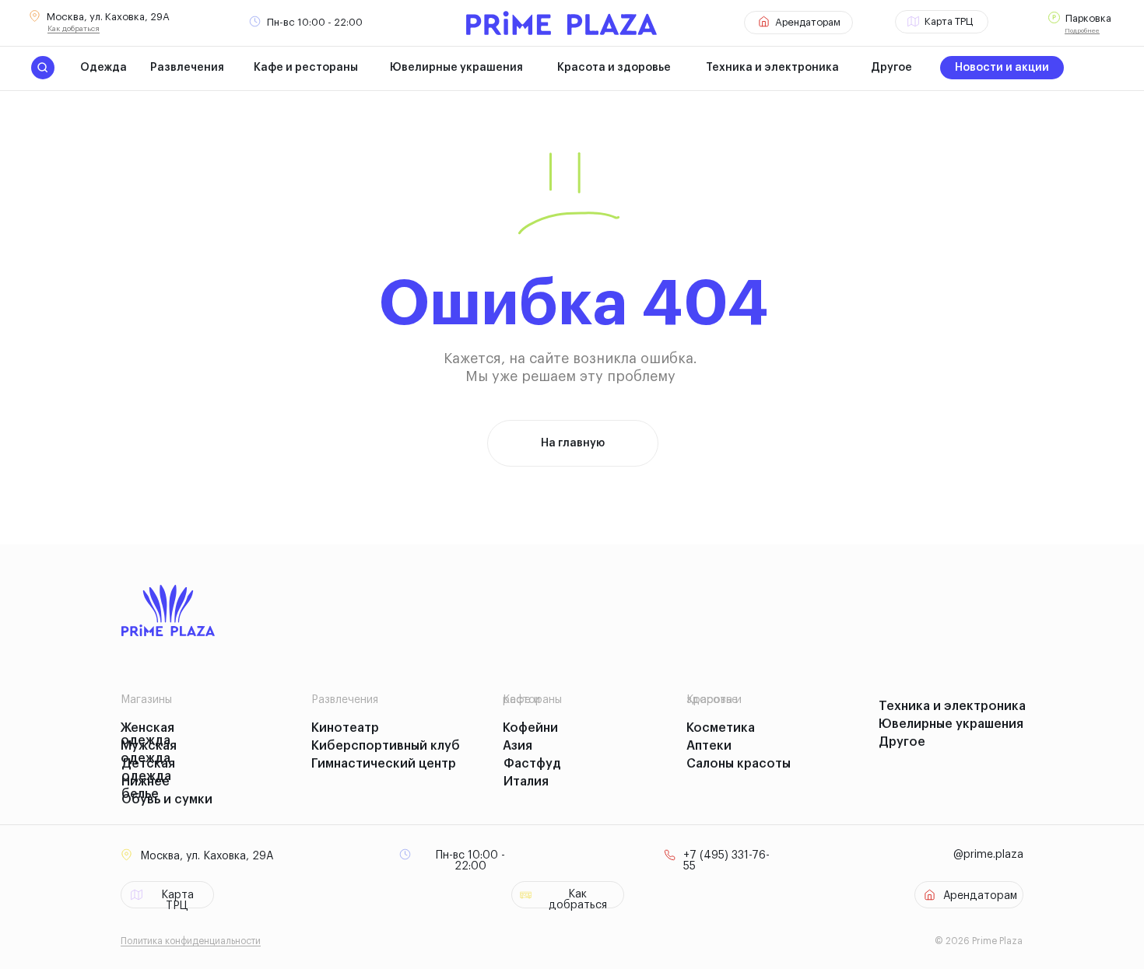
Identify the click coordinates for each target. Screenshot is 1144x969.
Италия (526, 781)
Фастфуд (532, 763)
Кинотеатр (345, 728)
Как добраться (73, 29)
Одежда (103, 67)
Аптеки (709, 746)
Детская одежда (148, 769)
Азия (517, 746)
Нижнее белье (145, 787)
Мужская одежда (149, 752)
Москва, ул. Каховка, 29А (108, 17)
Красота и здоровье (614, 67)
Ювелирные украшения (456, 67)
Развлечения (187, 67)
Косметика (720, 728)
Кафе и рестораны (306, 67)
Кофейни (530, 728)
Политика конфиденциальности (191, 941)
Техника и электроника (772, 67)
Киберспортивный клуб (385, 746)
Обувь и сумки (166, 799)
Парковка (1088, 18)
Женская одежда (147, 734)
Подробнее (1082, 30)
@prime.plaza (988, 854)
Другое (891, 67)
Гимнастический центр (383, 763)
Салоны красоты (738, 763)
